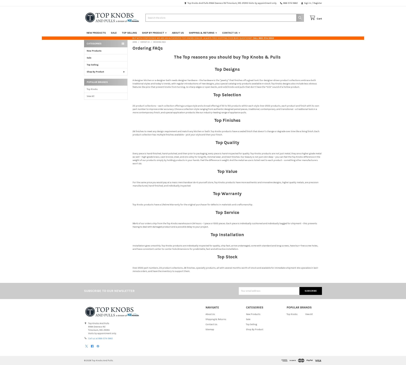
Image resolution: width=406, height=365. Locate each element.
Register (317, 3)
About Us (178, 32)
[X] (86, 346)
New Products (96, 32)
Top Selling (129, 32)
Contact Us (230, 32)
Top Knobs (92, 89)
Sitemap (210, 329)
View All (90, 96)
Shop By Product (153, 32)
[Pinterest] (97, 346)
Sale (114, 32)
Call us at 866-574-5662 (100, 338)
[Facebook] (92, 346)
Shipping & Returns (201, 32)
